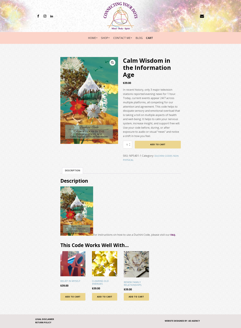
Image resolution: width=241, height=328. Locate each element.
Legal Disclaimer (44, 319)
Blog (139, 38)
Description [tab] (72, 170)
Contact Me (122, 38)
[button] (112, 63)
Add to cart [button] (72, 296)
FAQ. (173, 234)
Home (92, 38)
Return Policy (43, 322)
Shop (104, 38)
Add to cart (157, 144)
